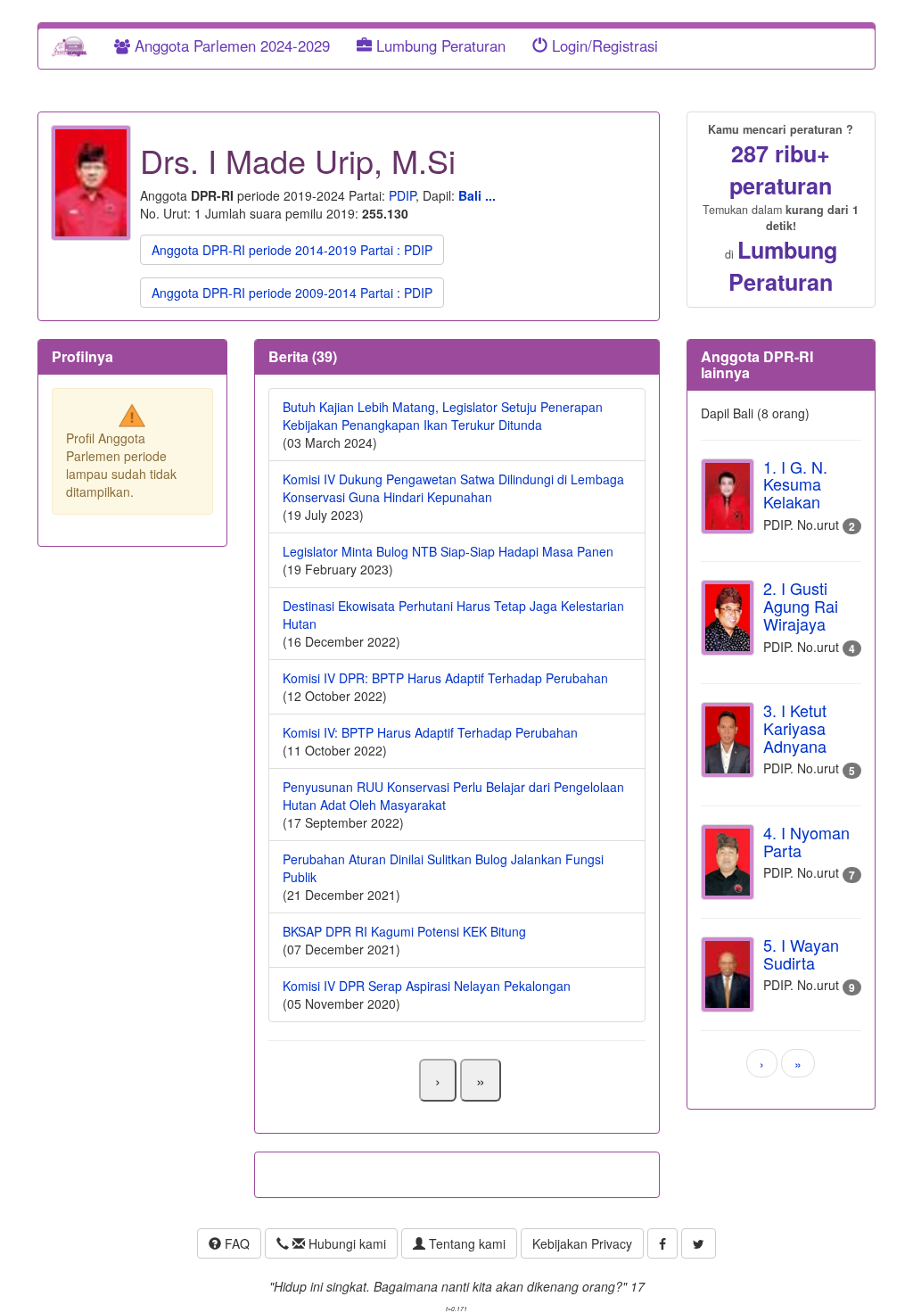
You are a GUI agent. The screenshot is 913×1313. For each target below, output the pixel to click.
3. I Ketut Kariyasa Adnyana (795, 727)
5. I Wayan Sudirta (801, 953)
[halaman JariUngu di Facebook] (662, 1243)
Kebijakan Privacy (582, 1243)
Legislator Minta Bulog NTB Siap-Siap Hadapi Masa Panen (448, 551)
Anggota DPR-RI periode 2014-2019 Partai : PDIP (292, 250)
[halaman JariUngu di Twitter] (698, 1243)
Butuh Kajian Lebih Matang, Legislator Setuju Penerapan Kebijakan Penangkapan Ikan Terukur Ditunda (443, 416)
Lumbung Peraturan (439, 45)
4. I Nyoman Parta (806, 841)
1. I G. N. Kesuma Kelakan (795, 484)
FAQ (235, 1243)
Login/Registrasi (602, 45)
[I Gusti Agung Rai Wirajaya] (727, 618)
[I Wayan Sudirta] (727, 974)
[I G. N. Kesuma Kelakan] (727, 496)
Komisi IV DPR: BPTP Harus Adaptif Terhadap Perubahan (445, 678)
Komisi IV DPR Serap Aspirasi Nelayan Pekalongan (427, 986)
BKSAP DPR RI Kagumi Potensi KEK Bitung (404, 931)
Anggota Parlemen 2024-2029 (230, 45)
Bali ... (477, 195)
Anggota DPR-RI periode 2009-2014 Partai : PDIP (292, 292)
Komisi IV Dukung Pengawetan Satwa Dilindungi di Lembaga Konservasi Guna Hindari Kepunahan (453, 488)
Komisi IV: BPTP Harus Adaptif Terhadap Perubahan (430, 732)
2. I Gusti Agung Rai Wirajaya (800, 605)
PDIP (402, 195)
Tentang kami (465, 1243)
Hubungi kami (345, 1243)
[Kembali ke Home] (69, 45)
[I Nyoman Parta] (727, 862)
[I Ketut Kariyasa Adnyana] (727, 740)
